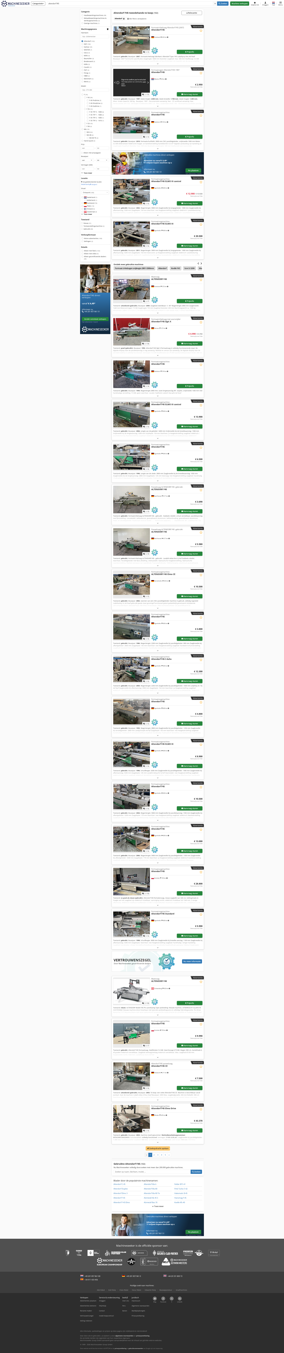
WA (86, 129)
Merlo (87, 82)
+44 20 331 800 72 (175, 1276)
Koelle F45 (175, 268)
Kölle (87, 64)
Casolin (88, 67)
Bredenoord (89, 61)
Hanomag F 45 (180, 1198)
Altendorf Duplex (120, 1189)
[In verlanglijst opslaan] (200, 30)
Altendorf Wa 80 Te (152, 1193)
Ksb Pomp (112, 1290)
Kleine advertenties (93, 238)
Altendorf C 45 (119, 1184)
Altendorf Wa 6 (150, 1184)
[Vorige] (115, 40)
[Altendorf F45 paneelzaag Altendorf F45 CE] (131, 1076)
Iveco (87, 53)
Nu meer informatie (192, 961)
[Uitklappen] (158, 63)
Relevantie (192, 13)
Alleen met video (91, 254)
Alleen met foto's (92, 251)
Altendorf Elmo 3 (120, 1193)
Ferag (87, 73)
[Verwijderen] (215, 3)
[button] (280, 3)
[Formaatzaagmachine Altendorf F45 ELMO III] (131, 234)
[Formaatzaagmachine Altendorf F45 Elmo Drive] (131, 1118)
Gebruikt (88, 229)
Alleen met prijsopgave (92, 153)
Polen (90, 206)
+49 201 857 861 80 (92, 1276)
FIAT (86, 70)
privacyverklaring (120, 1348)
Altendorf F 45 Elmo (121, 1202)
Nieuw (87, 223)
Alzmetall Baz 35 (150, 1202)
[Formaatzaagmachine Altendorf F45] (131, 125)
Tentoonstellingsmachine (94, 226)
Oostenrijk (92, 212)
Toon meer (159, 1206)
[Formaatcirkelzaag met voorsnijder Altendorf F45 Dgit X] (131, 331)
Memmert (88, 79)
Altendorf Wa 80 (150, 1189)
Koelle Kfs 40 (179, 1202)
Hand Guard (89, 141)
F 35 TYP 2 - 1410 (96, 120)
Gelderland (92, 200)
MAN (87, 56)
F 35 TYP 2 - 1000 (96, 118)
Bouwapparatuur (166, 1290)
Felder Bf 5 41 (180, 1184)
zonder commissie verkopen (95, 319)
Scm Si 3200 (189, 268)
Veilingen (88, 241)
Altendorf (89, 41)
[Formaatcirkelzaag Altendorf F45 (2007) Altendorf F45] (131, 40)
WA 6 (90, 132)
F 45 (90, 97)
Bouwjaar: (85, 156)
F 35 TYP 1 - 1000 (96, 115)
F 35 (90, 109)
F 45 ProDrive (95, 100)
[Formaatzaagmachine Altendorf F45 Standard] (131, 924)
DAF (87, 44)
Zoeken (223, 3)
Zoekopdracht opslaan (158, 1148)
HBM (87, 76)
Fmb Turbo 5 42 (180, 1189)
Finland (91, 209)
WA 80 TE (93, 138)
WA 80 (90, 135)
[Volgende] (148, 40)
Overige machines (92, 23)
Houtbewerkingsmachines (95, 15)
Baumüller (89, 58)
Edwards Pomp (150, 1290)
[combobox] (95, 192)
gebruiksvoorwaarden (136, 1348)
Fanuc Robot (136, 1290)
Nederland (89, 184)
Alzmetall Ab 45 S (151, 1198)
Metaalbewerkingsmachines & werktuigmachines (95, 19)
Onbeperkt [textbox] (88, 192)
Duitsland (92, 203)
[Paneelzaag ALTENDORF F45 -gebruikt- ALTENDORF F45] (131, 499)
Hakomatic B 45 (180, 1193)
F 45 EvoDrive (95, 106)
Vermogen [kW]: (87, 165)
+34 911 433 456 (91, 1279)
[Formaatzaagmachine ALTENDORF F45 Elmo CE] (131, 584)
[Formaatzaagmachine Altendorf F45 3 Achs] (131, 669)
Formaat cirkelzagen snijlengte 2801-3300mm (134, 268)
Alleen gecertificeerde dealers (95, 257)
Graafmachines (181, 1290)
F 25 (90, 123)
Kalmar (88, 47)
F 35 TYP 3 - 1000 (96, 112)
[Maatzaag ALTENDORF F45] (131, 289)
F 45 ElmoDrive (95, 103)
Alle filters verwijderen (138, 19)
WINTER (88, 50)
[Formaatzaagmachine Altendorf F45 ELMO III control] (131, 191)
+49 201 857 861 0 (133, 1276)
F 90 (89, 126)
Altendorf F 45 (119, 1198)
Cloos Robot (123, 1290)
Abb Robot (101, 1290)
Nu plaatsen (193, 170)
